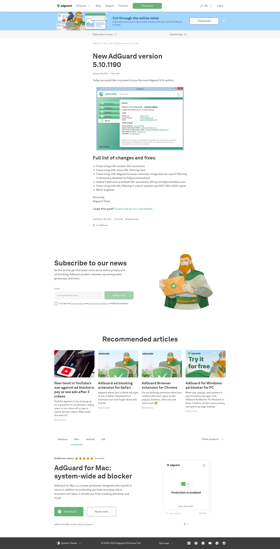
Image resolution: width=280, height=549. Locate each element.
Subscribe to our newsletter (134, 209)
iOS (103, 439)
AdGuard (97, 43)
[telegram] (217, 543)
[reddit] (224, 543)
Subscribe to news (103, 34)
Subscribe (119, 295)
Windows (62, 439)
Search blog (176, 34)
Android (90, 439)
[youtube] (210, 543)
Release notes (132, 219)
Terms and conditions (98, 303)
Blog (105, 43)
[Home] (64, 6)
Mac (76, 439)
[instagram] (189, 543)
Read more (101, 511)
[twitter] (203, 543)
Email (57, 288)
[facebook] (196, 543)
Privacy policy (77, 303)
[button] (224, 21)
